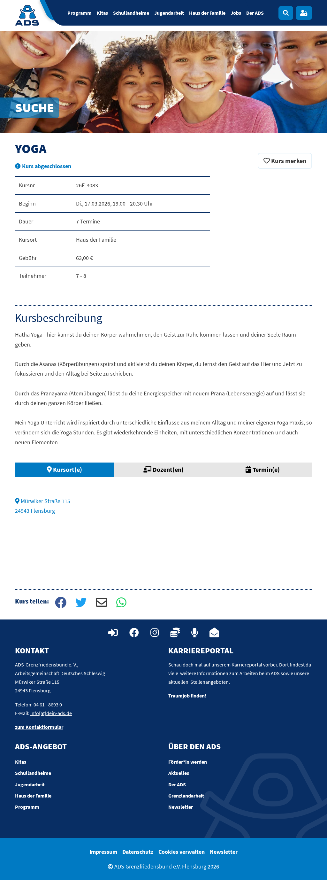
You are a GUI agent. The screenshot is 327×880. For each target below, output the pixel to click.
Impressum (103, 851)
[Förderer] (175, 633)
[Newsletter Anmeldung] (214, 633)
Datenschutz (137, 851)
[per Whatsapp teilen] (121, 603)
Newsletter (224, 851)
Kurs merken (288, 161)
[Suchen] (285, 13)
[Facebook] (134, 633)
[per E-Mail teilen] (101, 603)
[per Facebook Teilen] (60, 603)
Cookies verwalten (181, 851)
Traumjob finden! (187, 695)
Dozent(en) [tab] (167, 469)
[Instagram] (154, 633)
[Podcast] (194, 633)
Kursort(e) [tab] (67, 469)
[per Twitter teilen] (80, 603)
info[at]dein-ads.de (51, 713)
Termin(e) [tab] (265, 469)
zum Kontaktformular (39, 727)
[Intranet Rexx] (113, 633)
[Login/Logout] (304, 13)
